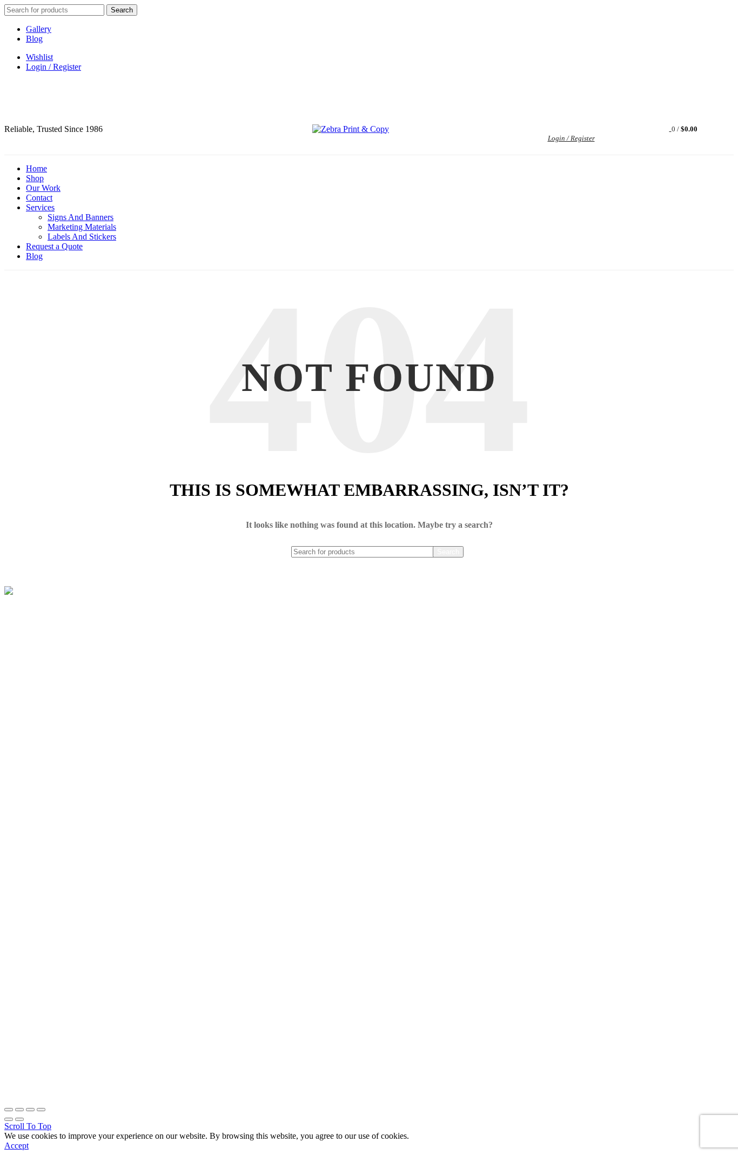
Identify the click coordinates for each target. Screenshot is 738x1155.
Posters (16, 975)
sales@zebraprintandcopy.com (165, 92)
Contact (39, 197)
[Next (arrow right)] (19, 1119)
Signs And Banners (80, 217)
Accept (16, 1145)
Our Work (43, 187)
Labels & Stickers (34, 992)
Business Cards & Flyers (46, 959)
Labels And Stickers (82, 236)
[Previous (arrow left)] (8, 1119)
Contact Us (23, 1026)
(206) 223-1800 (39, 640)
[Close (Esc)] (8, 1109)
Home (36, 168)
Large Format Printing (42, 942)
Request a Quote (54, 246)
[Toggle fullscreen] (30, 1109)
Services (40, 207)
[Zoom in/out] (41, 1109)
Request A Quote (33, 846)
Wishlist (39, 57)
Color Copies (27, 1009)
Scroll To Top (27, 1126)
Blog (34, 38)
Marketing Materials (82, 226)
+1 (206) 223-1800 (85, 92)
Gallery (38, 29)
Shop (35, 178)
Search (122, 10)
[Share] (19, 1109)
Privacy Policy (29, 896)
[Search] (610, 129)
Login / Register (53, 66)
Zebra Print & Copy (350, 1084)
